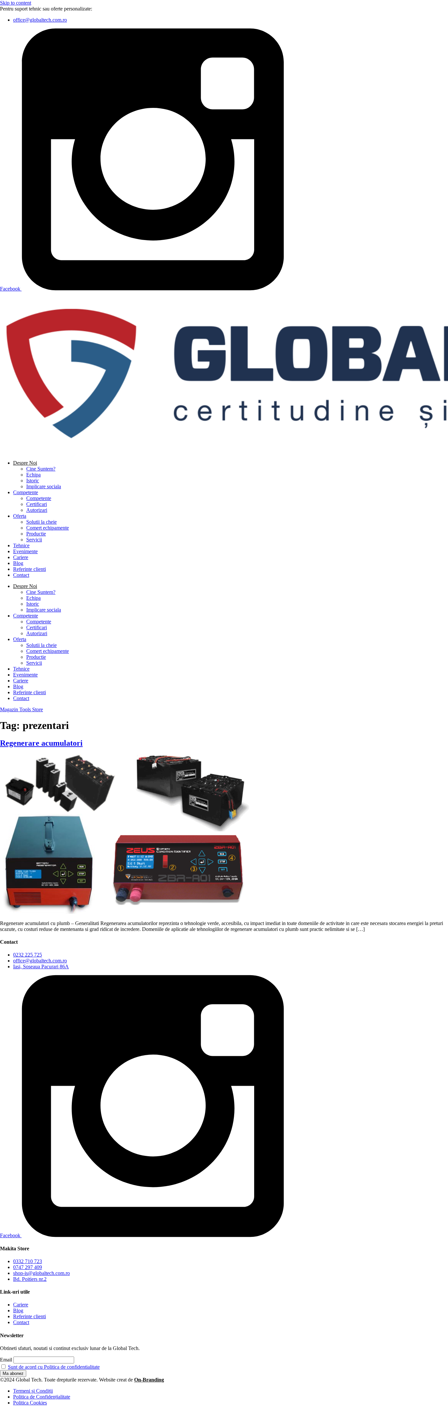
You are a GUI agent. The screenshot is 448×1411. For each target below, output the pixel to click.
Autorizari (36, 510)
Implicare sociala (43, 486)
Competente (25, 492)
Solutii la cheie (41, 522)
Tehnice (21, 545)
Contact (21, 575)
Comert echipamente (47, 528)
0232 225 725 (107, 8)
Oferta (19, 516)
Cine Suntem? (40, 469)
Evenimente (25, 551)
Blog (18, 563)
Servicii (34, 539)
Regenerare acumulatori (41, 743)
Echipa (33, 474)
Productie (36, 533)
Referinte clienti (29, 569)
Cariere (20, 557)
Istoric (32, 480)
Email (6, 1359)
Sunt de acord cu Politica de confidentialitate (54, 1367)
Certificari (36, 504)
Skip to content (15, 3)
